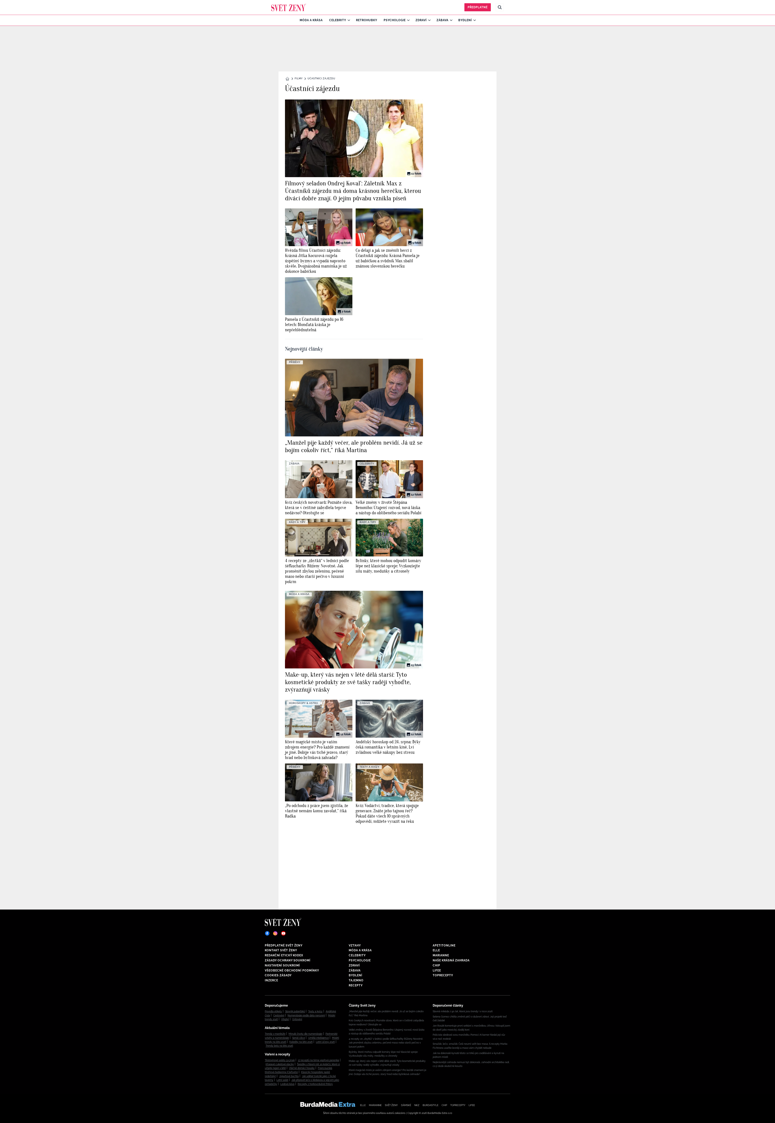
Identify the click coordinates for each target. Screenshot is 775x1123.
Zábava (442, 20)
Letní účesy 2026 (325, 1041)
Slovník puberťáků (295, 1011)
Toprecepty (443, 975)
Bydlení (465, 20)
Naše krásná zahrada (451, 960)
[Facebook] (267, 933)
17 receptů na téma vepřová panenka (318, 1060)
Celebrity (337, 20)
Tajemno (356, 980)
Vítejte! (285, 1019)
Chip (436, 965)
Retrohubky (366, 20)
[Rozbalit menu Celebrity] (348, 20)
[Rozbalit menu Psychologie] (407, 20)
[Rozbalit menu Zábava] (450, 20)
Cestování (278, 1015)
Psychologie (395, 20)
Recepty (356, 985)
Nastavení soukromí (282, 965)
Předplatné (478, 7)
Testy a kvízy (315, 1011)
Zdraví (421, 20)
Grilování (297, 1019)
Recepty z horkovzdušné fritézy (315, 1084)
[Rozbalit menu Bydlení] (473, 20)
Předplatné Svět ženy (284, 945)
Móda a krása (311, 20)
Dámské (406, 1105)
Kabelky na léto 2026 (301, 1041)
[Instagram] (275, 933)
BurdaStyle (430, 1105)
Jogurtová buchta (289, 1076)
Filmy (299, 78)
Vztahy (355, 945)
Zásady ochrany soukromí (287, 960)
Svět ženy (391, 1105)
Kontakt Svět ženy (281, 950)
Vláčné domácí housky (302, 1068)
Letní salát (282, 1080)
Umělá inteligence (318, 1037)
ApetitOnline (444, 945)
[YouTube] (283, 933)
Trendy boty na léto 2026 (279, 1045)
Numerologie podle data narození (306, 1015)
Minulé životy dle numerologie (305, 1033)
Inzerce (271, 980)
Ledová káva (287, 1084)
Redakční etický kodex (284, 955)
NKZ (416, 1105)
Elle (436, 950)
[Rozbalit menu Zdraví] (428, 20)
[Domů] (288, 7)
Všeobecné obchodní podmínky (292, 970)
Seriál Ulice (298, 1037)
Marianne (441, 955)
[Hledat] (500, 7)
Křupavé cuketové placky (280, 1064)
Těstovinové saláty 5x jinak (280, 1060)
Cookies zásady (278, 975)
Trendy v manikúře (275, 1033)
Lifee (437, 970)
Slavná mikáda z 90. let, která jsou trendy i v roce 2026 (463, 1011)
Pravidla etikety (273, 1011)
